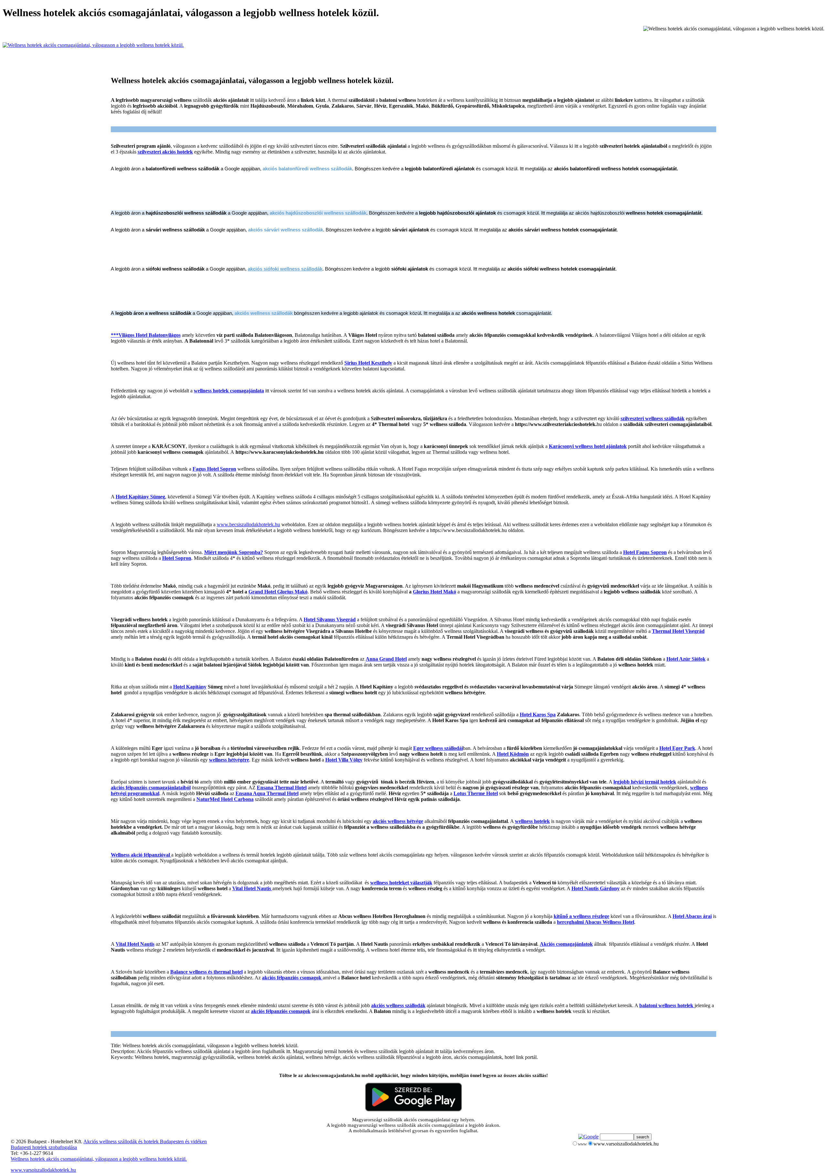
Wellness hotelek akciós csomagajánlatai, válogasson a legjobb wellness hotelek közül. (99, 1159)
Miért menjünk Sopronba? (233, 552)
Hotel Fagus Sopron (645, 552)
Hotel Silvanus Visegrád (330, 619)
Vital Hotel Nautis (252, 888)
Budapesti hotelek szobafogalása (44, 1147)
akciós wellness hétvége (398, 821)
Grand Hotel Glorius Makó (278, 591)
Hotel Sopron (176, 558)
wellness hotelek (532, 821)
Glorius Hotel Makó (434, 591)
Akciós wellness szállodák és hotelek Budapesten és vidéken (145, 1141)
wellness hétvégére (229, 759)
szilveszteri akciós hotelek (165, 152)
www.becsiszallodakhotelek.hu (248, 524)
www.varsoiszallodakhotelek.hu (43, 1170)
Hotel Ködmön (513, 754)
